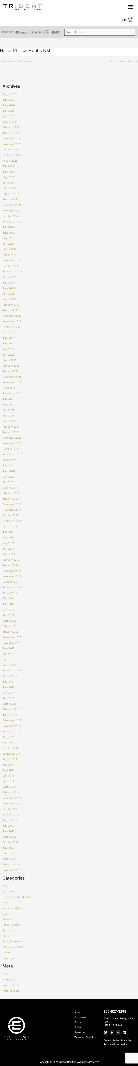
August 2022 (10, 332)
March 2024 (10, 249)
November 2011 (11, 870)
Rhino (6, 936)
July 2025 (8, 166)
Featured (8, 891)
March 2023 (10, 299)
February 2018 (11, 626)
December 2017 (12, 637)
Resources (79, 1032)
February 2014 (11, 792)
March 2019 (9, 554)
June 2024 (9, 232)
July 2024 (8, 227)
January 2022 (11, 371)
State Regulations (13, 946)
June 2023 (9, 288)
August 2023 (10, 277)
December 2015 (12, 720)
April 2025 (8, 182)
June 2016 (9, 687)
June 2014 (9, 770)
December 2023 (12, 260)
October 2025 (11, 149)
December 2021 (12, 376)
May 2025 (8, 177)
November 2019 (12, 509)
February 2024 (11, 254)
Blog (5, 886)
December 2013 (12, 798)
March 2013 (9, 836)
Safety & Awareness (14, 941)
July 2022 (8, 337)
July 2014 (8, 764)
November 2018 (12, 576)
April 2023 (8, 293)
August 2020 (10, 459)
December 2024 (12, 205)
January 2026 (11, 132)
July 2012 (8, 847)
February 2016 (11, 709)
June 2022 (9, 343)
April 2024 (8, 243)
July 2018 (8, 598)
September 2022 (12, 326)
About (77, 1012)
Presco (7, 919)
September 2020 (12, 454)
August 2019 (10, 526)
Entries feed (9, 979)
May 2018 (8, 609)
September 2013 (12, 814)
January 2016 (10, 714)
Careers (78, 1022)
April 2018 (8, 615)
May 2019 (8, 543)
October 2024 (11, 216)
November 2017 (12, 642)
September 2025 (12, 155)
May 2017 (8, 653)
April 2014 (8, 781)
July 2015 (8, 742)
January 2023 (11, 310)
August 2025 (10, 160)
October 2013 (10, 809)
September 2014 (12, 753)
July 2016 (8, 681)
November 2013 (12, 803)
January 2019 (10, 565)
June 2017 (8, 648)
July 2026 (8, 99)
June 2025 (9, 171)
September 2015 (12, 731)
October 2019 (10, 515)
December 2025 (12, 138)
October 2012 (10, 842)
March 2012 (9, 858)
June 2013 (9, 831)
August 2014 (10, 759)
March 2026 (10, 122)
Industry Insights (12, 908)
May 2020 (8, 476)
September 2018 (12, 587)
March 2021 (9, 421)
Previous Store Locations (16, 61)
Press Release (11, 924)
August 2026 (10, 94)
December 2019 (12, 504)
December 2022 (12, 315)
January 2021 (10, 432)
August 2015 (10, 737)
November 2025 (12, 144)
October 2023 (11, 266)
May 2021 (8, 410)
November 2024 (12, 210)
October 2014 (10, 748)
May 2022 (8, 349)
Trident (7, 952)
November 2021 (12, 382)
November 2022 (12, 321)
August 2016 (10, 676)
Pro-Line (7, 930)
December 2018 (12, 570)
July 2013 (8, 825)
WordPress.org (11, 990)
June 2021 (8, 404)
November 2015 (12, 725)
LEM (5, 913)
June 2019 (9, 537)
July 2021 (8, 399)
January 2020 (11, 498)
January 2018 (10, 631)
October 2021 (10, 387)
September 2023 (12, 271)
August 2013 (10, 820)
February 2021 (11, 426)
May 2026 (8, 110)
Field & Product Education (17, 897)
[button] (130, 7)
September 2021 (12, 393)
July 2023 (8, 282)
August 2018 (10, 593)
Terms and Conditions (85, 1037)
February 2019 (11, 559)
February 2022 (11, 365)
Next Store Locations (124, 61)
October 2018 (10, 581)
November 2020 (12, 443)
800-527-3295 (115, 1011)
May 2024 (8, 238)
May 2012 (8, 853)
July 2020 (8, 465)
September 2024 (12, 221)
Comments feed (12, 985)
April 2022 (8, 354)
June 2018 (8, 604)
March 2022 (10, 360)
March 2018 (9, 620)
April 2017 (8, 659)
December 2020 (12, 437)
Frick (5, 902)
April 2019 (8, 548)
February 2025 (11, 194)
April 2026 (8, 116)
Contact (78, 1027)
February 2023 (11, 304)
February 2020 (11, 493)
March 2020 (10, 487)
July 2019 (8, 531)
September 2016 (12, 670)
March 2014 (9, 786)
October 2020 (11, 448)
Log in (6, 974)
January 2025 (11, 199)
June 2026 (9, 105)
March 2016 (9, 703)
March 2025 (10, 188)
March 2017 (9, 665)
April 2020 (8, 482)
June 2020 (9, 471)
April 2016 (8, 698)
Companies (80, 1017)
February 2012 (11, 864)
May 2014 (8, 775)
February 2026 (11, 127)
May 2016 (8, 692)
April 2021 (8, 415)
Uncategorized (11, 958)
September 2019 (12, 520)
